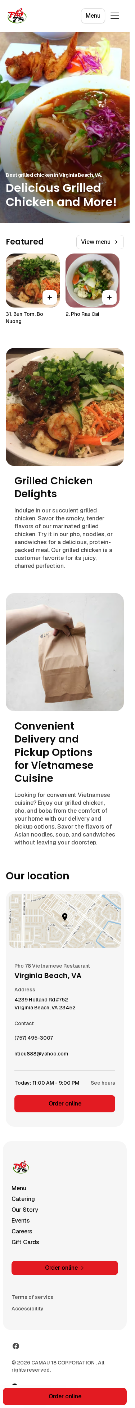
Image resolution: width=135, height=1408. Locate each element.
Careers (22, 1231)
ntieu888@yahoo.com (41, 1055)
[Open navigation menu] (115, 16)
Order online (65, 1103)
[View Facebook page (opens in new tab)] (16, 1346)
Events (21, 1220)
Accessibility (28, 1308)
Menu (93, 15)
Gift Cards (25, 1242)
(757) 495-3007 (33, 1040)
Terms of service (33, 1297)
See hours (103, 1083)
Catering (23, 1199)
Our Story (25, 1210)
